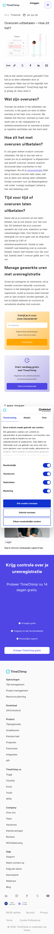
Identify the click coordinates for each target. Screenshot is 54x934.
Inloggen (34, 3)
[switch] (47, 474)
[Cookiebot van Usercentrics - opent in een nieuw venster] (39, 410)
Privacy (44, 912)
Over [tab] (44, 417)
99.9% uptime (13, 912)
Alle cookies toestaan (27, 503)
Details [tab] (27, 417)
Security (30, 912)
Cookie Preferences (30, 920)
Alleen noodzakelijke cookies (27, 521)
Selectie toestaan (27, 512)
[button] (47, 5)
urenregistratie (34, 170)
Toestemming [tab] (9, 417)
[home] (11, 5)
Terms (9, 920)
